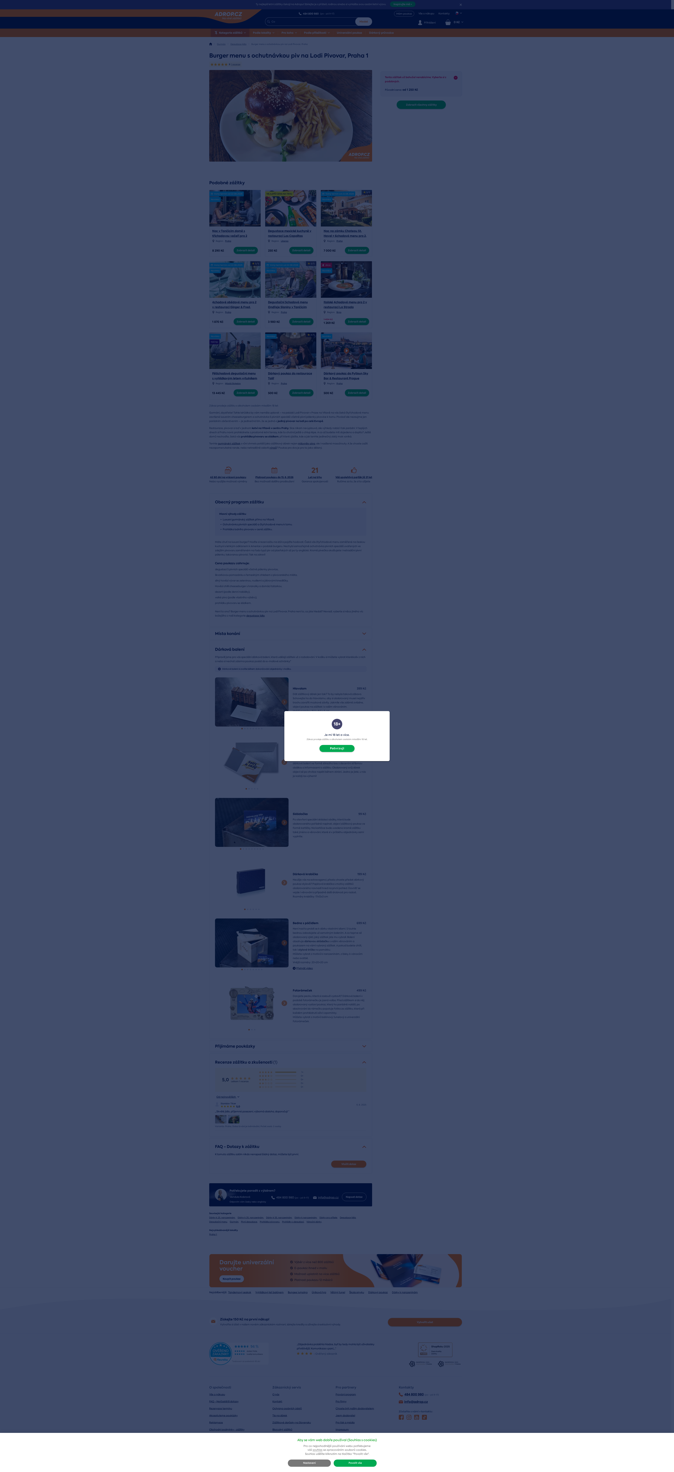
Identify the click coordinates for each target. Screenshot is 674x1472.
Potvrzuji (337, 748)
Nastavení (309, 1463)
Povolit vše (355, 1463)
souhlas (317, 1450)
